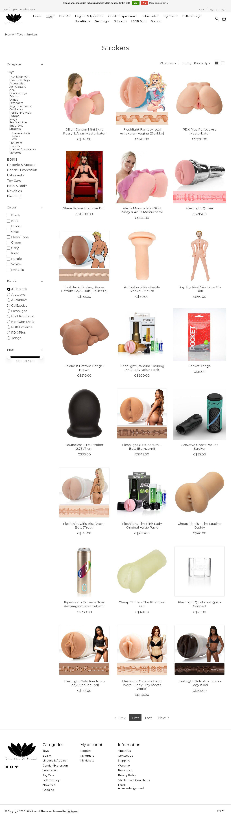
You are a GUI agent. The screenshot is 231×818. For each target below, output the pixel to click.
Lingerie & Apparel (21, 165)
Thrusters (15, 143)
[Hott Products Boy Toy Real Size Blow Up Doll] (199, 256)
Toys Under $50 (19, 77)
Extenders (16, 103)
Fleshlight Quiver (199, 208)
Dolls (14, 138)
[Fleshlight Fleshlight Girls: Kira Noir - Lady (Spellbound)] (84, 650)
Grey (15, 248)
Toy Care (14, 180)
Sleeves (15, 136)
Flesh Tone (20, 237)
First (135, 718)
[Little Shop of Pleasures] (13, 19)
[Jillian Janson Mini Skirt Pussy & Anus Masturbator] (84, 98)
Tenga (16, 338)
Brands (156, 21)
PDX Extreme (21, 327)
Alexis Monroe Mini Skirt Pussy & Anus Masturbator (142, 210)
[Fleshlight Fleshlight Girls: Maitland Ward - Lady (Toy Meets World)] (142, 650)
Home (37, 16)
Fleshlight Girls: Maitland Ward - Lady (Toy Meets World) (142, 685)
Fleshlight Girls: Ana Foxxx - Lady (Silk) (199, 683)
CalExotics (19, 305)
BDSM (12, 159)
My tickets (87, 760)
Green (16, 242)
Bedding (14, 196)
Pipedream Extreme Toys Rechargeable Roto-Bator (84, 604)
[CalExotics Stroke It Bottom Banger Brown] (84, 334)
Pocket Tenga (199, 366)
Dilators (14, 96)
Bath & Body (17, 186)
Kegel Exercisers (20, 106)
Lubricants (15, 175)
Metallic (17, 269)
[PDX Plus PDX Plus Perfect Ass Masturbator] (199, 98)
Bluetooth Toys (19, 80)
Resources (125, 770)
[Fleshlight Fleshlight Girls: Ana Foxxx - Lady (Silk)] (199, 650)
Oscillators (16, 109)
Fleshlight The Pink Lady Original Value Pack (142, 525)
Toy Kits (14, 146)
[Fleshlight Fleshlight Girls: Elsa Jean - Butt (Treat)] (84, 492)
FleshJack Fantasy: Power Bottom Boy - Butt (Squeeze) (84, 289)
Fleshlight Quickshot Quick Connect (199, 604)
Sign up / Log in (218, 9)
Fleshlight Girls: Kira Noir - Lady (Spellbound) (84, 683)
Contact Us (125, 755)
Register (85, 750)
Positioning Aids (20, 112)
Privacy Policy (127, 775)
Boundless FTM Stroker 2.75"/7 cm (84, 446)
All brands (19, 289)
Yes (136, 3)
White (16, 264)
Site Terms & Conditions (134, 780)
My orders (87, 755)
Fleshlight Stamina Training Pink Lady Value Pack (142, 368)
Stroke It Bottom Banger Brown (84, 368)
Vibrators (15, 152)
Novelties (14, 191)
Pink (14, 253)
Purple (16, 258)
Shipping (124, 760)
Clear (15, 231)
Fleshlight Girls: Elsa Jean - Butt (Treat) (84, 525)
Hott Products (22, 316)
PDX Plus (18, 332)
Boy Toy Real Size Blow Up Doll (199, 289)
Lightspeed (73, 811)
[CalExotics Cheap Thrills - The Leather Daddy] (199, 492)
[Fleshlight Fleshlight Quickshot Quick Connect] (199, 571)
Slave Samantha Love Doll (84, 208)
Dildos (13, 99)
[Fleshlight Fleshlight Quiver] (199, 177)
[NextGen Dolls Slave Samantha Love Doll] (84, 177)
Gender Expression (22, 170)
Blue (15, 221)
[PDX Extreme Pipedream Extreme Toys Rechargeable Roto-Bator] (84, 571)
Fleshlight (19, 311)
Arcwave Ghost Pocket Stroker (199, 446)
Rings (13, 119)
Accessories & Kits (21, 133)
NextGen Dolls (22, 321)
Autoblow (19, 300)
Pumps (14, 116)
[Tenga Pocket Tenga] (199, 334)
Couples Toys (18, 93)
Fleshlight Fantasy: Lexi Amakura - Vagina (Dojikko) (142, 131)
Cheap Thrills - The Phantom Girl (142, 604)
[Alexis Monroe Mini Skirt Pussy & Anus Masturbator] (142, 177)
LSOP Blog (138, 21)
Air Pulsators (17, 86)
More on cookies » (158, 3)
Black (15, 215)
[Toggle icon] (217, 18)
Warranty (124, 765)
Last (148, 718)
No (144, 3)
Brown (16, 226)
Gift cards (120, 21)
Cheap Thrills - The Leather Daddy (200, 525)
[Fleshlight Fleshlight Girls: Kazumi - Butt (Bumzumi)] (142, 413)
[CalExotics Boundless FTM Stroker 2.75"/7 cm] (84, 413)
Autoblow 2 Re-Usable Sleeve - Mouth (142, 289)
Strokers (15, 129)
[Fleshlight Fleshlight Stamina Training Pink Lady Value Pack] (142, 334)
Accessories (17, 83)
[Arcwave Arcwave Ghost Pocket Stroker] (199, 413)
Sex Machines (18, 122)
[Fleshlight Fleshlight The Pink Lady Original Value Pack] (142, 492)
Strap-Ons (16, 125)
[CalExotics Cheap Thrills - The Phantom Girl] (142, 571)
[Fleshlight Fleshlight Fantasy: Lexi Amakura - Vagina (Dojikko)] (142, 98)
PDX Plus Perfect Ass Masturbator (199, 131)
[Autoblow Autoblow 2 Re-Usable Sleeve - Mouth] (142, 256)
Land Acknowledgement (131, 786)
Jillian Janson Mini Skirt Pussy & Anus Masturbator (84, 131)
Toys (20, 34)
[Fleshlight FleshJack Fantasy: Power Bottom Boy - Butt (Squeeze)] (84, 256)
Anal (12, 90)
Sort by (187, 63)
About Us (124, 750)
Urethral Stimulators (22, 149)
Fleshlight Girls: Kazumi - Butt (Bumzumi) (142, 446)
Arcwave (18, 294)
